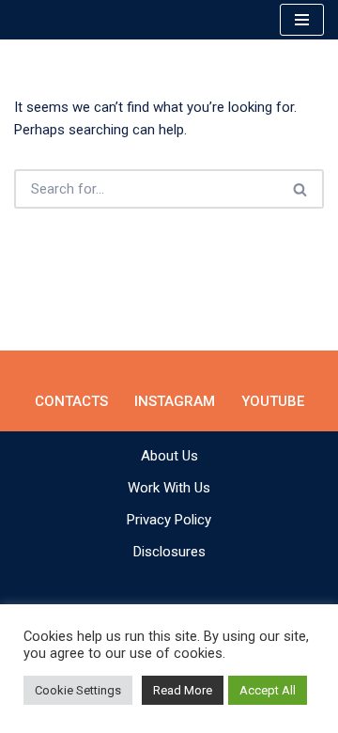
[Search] (301, 189)
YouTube (272, 401)
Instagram (174, 401)
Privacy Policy (169, 519)
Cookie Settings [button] (78, 690)
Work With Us (169, 487)
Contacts (71, 401)
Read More (182, 690)
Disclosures (169, 551)
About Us (169, 455)
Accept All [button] (267, 690)
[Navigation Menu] (302, 20)
